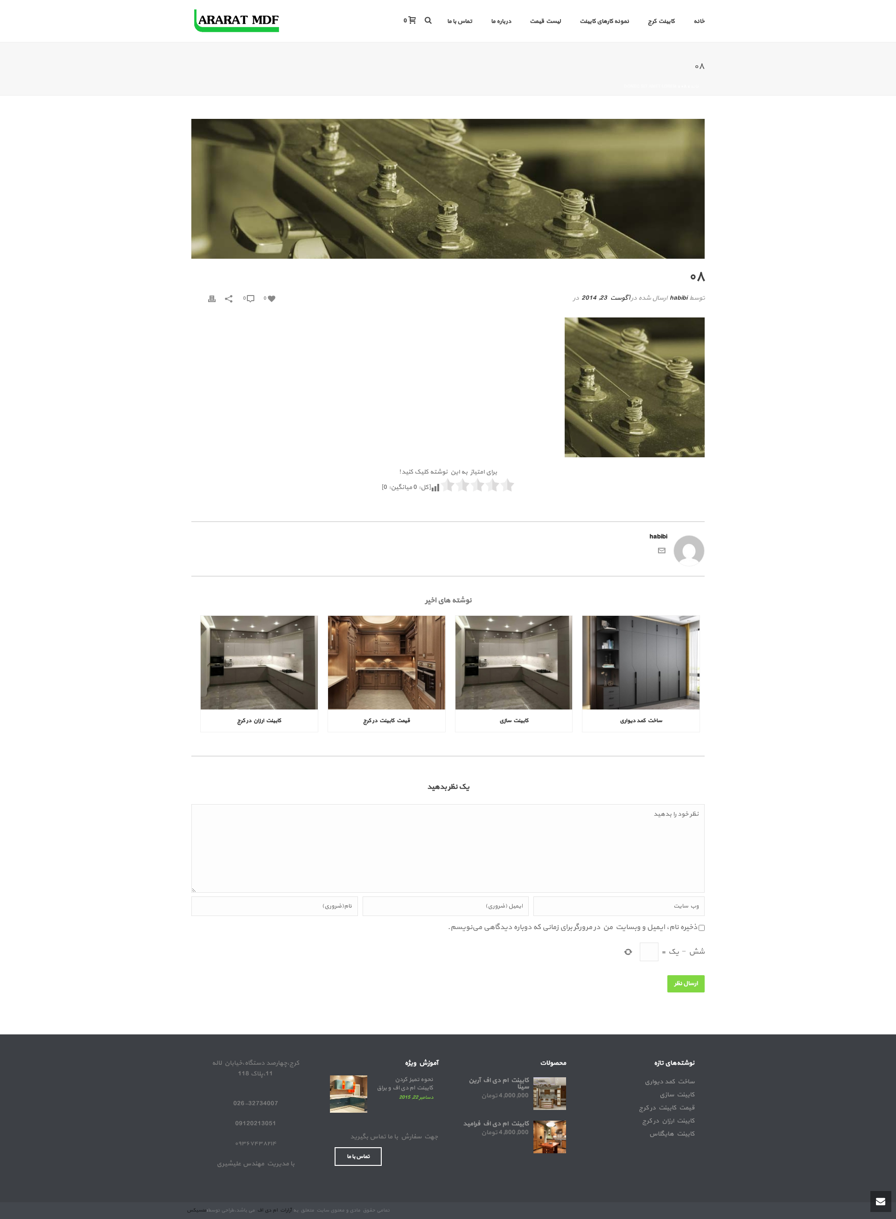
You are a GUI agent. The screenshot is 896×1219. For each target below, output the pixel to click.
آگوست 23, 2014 (605, 298)
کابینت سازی (514, 720)
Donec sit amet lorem (650, 86)
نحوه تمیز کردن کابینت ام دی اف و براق (405, 1083)
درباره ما (501, 21)
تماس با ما (459, 21)
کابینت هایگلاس (671, 1134)
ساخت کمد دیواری (641, 720)
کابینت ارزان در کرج (259, 720)
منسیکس (196, 1210)
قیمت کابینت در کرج (386, 720)
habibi (678, 298)
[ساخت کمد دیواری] (641, 662)
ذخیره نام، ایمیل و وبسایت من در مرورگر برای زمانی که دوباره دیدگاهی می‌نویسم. (572, 927)
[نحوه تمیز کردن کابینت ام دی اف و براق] (348, 1094)
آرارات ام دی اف (274, 1210)
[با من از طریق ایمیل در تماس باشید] (661, 553)
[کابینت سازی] (514, 662)
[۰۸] (448, 189)
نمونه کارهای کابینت (604, 21)
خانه (699, 21)
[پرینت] (212, 298)
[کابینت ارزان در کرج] (259, 662)
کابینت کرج (661, 21)
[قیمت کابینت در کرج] (386, 662)
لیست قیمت (545, 21)
